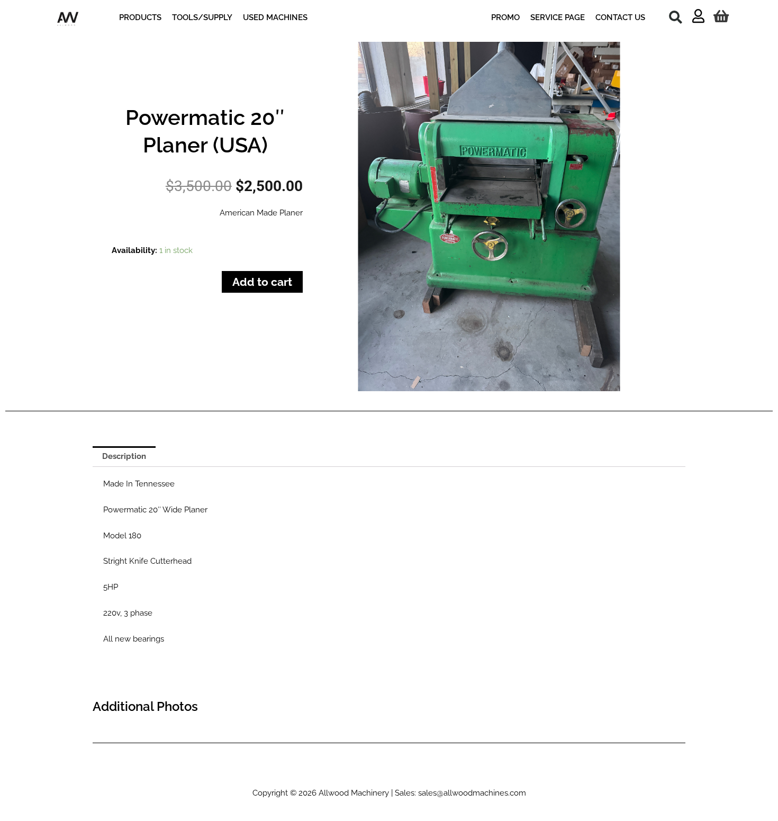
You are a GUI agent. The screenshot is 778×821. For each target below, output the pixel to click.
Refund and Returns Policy (401, 774)
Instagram (270, 774)
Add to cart (262, 281)
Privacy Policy (483, 774)
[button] (675, 17)
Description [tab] (124, 456)
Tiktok (233, 774)
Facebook (327, 774)
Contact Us (536, 774)
